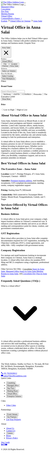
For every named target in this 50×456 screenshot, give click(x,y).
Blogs (8, 436)
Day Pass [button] (5, 11)
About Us (10, 428)
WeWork (7, 94)
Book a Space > (15, 18)
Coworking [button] (5, 9)
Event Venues (12, 414)
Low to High (9, 110)
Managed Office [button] (7, 7)
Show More (6, 99)
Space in (36, 269)
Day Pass (10, 388)
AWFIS (16, 94)
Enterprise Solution (14, 396)
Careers (10, 433)
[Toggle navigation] (25, 2)
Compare (4, 18)
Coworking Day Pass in (32, 274)
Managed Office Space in (16, 271)
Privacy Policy (12, 438)
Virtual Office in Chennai (20, 21)
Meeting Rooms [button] (7, 14)
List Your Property (13, 419)
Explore (4, 21)
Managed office (13, 386)
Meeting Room (12, 391)
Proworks (38, 94)
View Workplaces (8, 79)
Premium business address (21, 181)
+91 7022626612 (10, 373)
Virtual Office (12, 394)
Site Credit (5, 442)
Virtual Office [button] (6, 16)
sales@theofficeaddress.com (15, 376)
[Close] (25, 5)
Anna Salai (37, 21)
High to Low (22, 110)
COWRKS (26, 94)
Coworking (27, 269)
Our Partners (12, 417)
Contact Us (10, 431)
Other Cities (11, 405)
